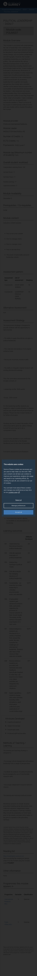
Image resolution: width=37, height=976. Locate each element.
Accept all (18, 512)
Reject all (18, 500)
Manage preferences (18, 506)
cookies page (13, 492)
